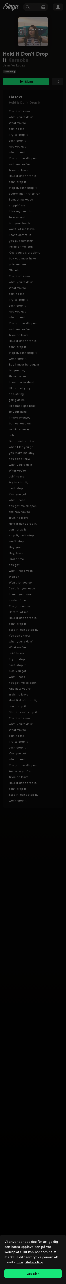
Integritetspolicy (29, 1262)
